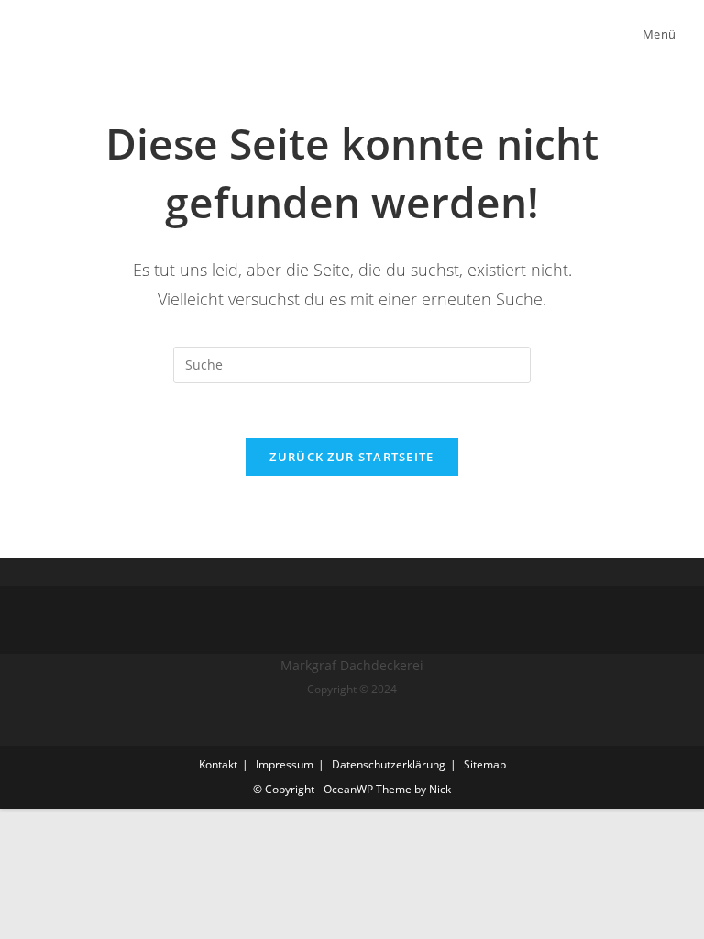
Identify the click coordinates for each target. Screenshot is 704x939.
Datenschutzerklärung (389, 764)
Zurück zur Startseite (352, 456)
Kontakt (218, 764)
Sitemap (485, 764)
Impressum (285, 764)
